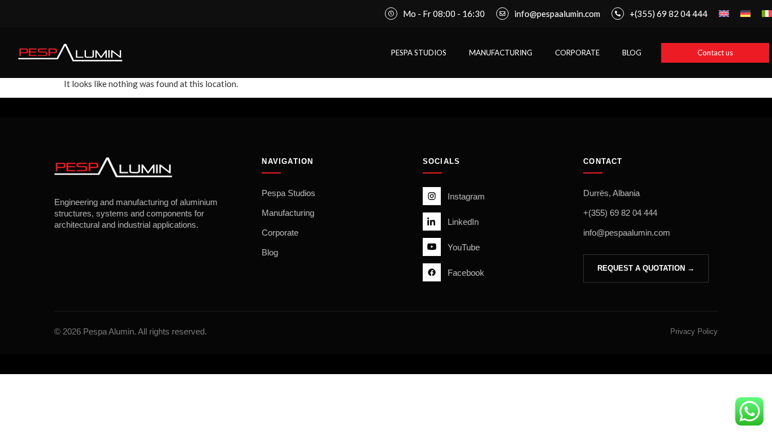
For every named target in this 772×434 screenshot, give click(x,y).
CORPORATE (577, 52)
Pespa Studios (288, 193)
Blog (270, 252)
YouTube (464, 247)
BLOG (631, 52)
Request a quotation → (646, 268)
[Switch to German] (745, 13)
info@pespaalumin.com (626, 232)
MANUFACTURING (500, 52)
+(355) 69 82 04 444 (620, 213)
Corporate (280, 232)
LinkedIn (463, 222)
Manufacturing (288, 213)
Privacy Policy (694, 331)
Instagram (466, 196)
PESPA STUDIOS (418, 52)
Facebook (466, 272)
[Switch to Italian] (767, 13)
